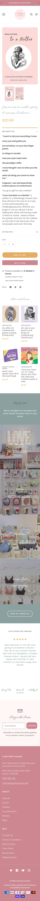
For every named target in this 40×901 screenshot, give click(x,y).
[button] (7, 690)
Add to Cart (20, 255)
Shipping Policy (9, 857)
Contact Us (7, 835)
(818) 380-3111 (8, 778)
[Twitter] (11, 870)
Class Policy (8, 848)
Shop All (6, 798)
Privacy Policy (8, 844)
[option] (7, 690)
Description (8, 131)
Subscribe (32, 725)
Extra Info (7, 232)
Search (5, 802)
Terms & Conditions (11, 839)
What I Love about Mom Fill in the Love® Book (10, 373)
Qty (4, 240)
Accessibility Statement (20, 887)
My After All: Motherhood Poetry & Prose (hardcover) (9, 332)
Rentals (5, 816)
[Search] (31, 14)
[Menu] (3, 14)
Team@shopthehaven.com (15, 783)
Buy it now (20, 263)
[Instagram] (29, 870)
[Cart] (36, 14)
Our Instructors (9, 811)
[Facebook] (17, 870)
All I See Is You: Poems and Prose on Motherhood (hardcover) (28, 333)
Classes (6, 807)
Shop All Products (20, 613)
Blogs (4, 820)
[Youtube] (23, 870)
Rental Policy (8, 853)
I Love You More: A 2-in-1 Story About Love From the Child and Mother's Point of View (29, 375)
